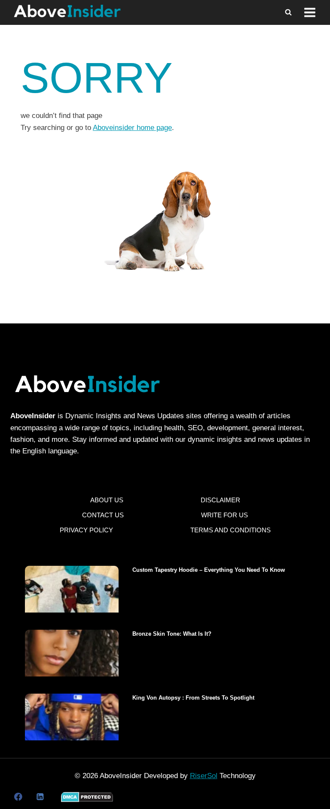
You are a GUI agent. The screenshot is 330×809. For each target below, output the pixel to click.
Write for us (224, 515)
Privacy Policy (86, 530)
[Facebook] (18, 797)
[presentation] (72, 589)
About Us (106, 500)
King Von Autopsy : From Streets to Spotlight (193, 697)
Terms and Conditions (230, 530)
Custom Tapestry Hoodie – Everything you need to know (208, 570)
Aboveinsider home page (132, 128)
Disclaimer (220, 500)
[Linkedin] (40, 797)
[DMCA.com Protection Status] (87, 797)
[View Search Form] (288, 12)
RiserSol (203, 776)
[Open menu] (309, 12)
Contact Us (103, 515)
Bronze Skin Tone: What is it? (171, 634)
